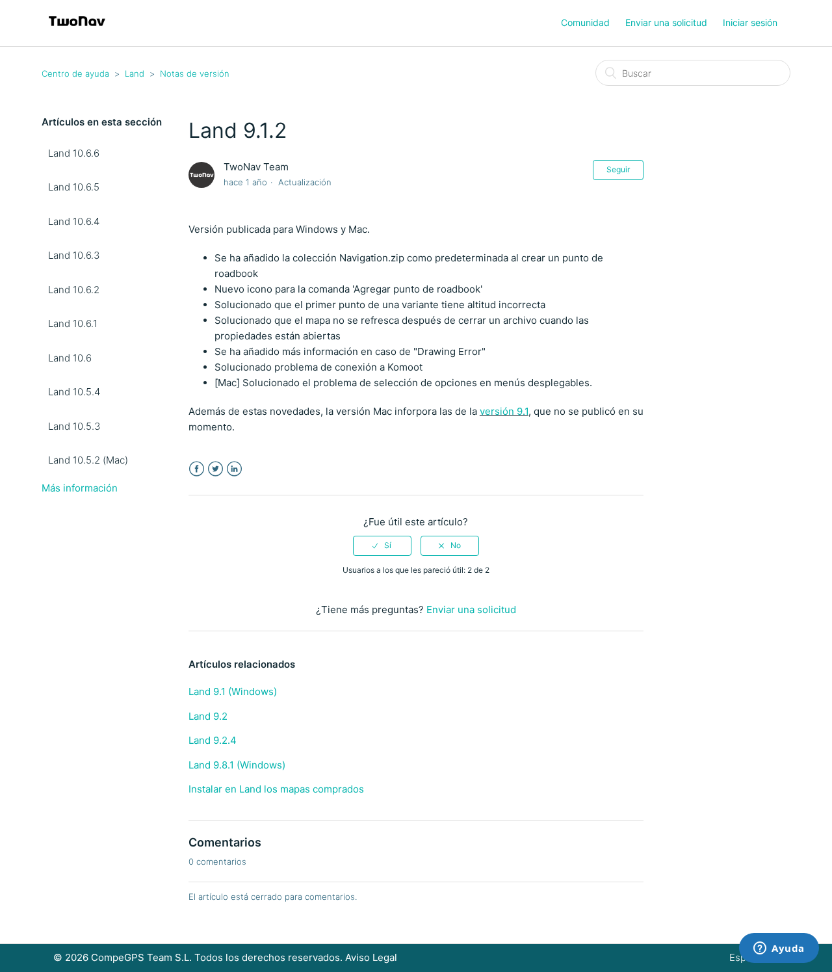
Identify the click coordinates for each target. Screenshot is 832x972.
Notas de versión (194, 73)
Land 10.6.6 (73, 153)
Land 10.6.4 (73, 221)
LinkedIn (234, 469)
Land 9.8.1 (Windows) (236, 765)
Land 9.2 (208, 716)
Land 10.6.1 (73, 323)
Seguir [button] (618, 169)
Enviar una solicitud (666, 22)
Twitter (215, 469)
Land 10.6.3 (73, 255)
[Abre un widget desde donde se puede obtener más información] (779, 949)
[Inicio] (77, 29)
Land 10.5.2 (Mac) (88, 460)
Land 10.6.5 (73, 187)
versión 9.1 (504, 411)
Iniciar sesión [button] (750, 22)
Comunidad (585, 22)
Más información (80, 488)
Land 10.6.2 (73, 289)
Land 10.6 (70, 358)
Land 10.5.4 (74, 392)
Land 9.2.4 (212, 740)
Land (134, 73)
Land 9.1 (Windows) (232, 691)
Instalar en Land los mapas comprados (276, 789)
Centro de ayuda (75, 73)
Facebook (196, 469)
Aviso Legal (371, 957)
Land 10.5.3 (74, 426)
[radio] (382, 545)
